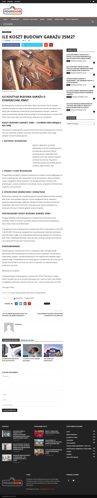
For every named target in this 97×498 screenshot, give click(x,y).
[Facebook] (90, 1)
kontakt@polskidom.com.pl (46, 489)
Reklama (10, 1)
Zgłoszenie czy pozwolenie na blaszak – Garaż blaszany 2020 (53, 441)
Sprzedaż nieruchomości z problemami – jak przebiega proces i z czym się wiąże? (80, 80)
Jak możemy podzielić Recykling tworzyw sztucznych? (50, 314)
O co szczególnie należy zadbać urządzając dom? (53, 451)
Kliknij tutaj (6, 293)
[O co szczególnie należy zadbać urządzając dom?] (39, 452)
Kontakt (17, 1)
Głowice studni (71, 437)
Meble (42, 19)
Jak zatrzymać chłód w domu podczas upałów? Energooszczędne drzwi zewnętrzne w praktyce (79, 68)
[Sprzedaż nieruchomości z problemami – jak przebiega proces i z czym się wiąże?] (7, 457)
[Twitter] (93, 1)
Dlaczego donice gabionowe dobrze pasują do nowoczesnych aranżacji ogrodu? (79, 92)
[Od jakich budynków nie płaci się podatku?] (11, 350)
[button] (92, 21)
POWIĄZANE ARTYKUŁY (11, 340)
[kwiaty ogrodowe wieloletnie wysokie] (39, 433)
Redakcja (8, 40)
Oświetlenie (59, 19)
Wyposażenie (8, 24)
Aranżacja (15, 19)
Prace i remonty (72, 19)
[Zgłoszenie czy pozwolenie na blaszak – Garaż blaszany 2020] (39, 442)
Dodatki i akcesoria (30, 19)
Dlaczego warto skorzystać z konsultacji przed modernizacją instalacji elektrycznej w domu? (78, 56)
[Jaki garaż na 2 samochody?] (53, 350)
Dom (5, 19)
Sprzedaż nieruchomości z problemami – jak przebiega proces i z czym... (21, 457)
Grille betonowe (72, 457)
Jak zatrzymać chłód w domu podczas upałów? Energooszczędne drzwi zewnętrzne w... (21, 446)
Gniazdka (69, 440)
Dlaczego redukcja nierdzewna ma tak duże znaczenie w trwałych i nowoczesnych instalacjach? (79, 105)
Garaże (9, 32)
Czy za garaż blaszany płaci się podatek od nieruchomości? (14, 314)
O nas (4, 1)
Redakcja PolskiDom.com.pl (78, 61)
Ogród (49, 19)
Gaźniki (69, 454)
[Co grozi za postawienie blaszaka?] (32, 350)
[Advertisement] (60, 10)
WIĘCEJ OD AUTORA (27, 340)
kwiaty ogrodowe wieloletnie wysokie (52, 432)
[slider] (7, 298)
